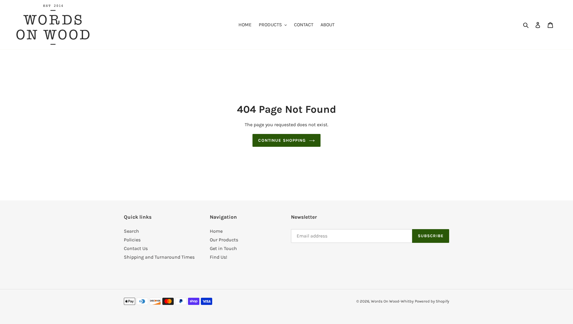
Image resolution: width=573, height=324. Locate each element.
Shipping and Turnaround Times (159, 257)
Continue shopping (282, 140)
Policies (132, 240)
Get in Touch (223, 248)
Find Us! (218, 257)
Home (216, 231)
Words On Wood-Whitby (392, 301)
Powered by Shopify (432, 301)
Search (131, 231)
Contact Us (136, 248)
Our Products (224, 240)
